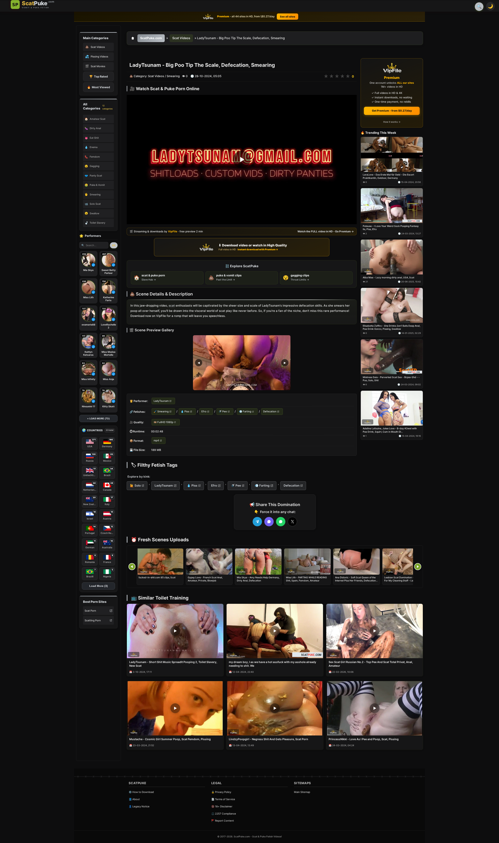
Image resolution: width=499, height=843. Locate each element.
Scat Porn (90, 610)
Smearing (173, 76)
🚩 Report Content (222, 820)
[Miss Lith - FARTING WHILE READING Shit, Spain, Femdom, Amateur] (307, 561)
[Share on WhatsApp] (280, 521)
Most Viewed (98, 87)
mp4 (156, 440)
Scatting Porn (93, 620)
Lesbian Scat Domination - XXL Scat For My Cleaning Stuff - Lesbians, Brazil (404, 580)
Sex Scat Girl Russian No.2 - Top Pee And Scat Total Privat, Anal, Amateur (371, 663)
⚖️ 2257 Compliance (223, 813)
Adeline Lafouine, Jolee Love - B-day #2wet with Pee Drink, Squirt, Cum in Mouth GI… (390, 430)
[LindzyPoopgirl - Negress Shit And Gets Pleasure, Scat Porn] (274, 708)
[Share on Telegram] (257, 521)
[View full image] (241, 362)
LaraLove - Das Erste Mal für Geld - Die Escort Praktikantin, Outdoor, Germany (388, 176)
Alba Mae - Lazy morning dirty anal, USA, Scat (388, 277)
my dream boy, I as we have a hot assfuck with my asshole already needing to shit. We (272, 663)
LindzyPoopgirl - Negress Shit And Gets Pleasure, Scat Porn (268, 739)
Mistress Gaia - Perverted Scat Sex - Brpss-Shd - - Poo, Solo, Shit (391, 379)
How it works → (391, 122)
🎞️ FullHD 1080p (163, 422)
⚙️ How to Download (141, 792)
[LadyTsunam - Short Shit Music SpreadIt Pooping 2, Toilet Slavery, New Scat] (175, 631)
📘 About (134, 799)
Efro (203, 411)
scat (172, 305)
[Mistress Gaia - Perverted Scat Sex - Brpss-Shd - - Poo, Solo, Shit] (392, 356)
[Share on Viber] (269, 521)
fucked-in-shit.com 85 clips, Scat (157, 577)
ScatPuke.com (151, 38)
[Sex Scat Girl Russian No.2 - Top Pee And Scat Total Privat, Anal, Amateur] (374, 631)
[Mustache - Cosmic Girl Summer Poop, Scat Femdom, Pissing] (175, 708)
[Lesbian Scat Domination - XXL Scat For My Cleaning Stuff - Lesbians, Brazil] (405, 561)
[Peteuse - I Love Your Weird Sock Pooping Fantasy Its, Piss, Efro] (392, 205)
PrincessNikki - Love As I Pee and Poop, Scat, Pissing (364, 739)
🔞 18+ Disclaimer (221, 806)
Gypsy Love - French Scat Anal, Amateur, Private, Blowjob (205, 579)
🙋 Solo (135, 485)
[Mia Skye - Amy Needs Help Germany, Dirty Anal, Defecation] (258, 561)
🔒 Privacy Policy (221, 792)
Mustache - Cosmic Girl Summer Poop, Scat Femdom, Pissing (170, 739)
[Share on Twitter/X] (292, 521)
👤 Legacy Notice (139, 806)
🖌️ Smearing (161, 411)
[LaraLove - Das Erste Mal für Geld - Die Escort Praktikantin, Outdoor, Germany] (392, 154)
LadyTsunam (161, 400)
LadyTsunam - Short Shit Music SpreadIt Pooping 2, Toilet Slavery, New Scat (173, 663)
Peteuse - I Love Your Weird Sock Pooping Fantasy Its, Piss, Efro (391, 228)
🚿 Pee (223, 411)
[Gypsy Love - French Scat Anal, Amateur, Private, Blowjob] (209, 561)
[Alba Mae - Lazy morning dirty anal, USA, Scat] (392, 257)
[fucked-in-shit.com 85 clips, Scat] (160, 561)
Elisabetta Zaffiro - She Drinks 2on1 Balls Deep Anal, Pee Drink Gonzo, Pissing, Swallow (391, 327)
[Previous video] (131, 566)
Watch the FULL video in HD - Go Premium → (325, 231)
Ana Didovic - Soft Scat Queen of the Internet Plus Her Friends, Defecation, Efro (355, 580)
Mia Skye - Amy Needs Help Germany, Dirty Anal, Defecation (258, 579)
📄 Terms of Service (223, 799)
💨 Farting (245, 411)
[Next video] (417, 566)
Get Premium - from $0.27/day (392, 110)
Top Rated (98, 76)
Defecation (269, 411)
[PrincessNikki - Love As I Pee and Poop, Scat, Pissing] (374, 708)
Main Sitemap (302, 792)
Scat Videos (181, 38)
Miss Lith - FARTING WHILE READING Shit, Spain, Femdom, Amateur (306, 579)
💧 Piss (185, 411)
